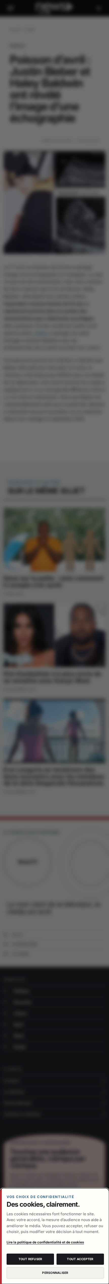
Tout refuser (30, 1259)
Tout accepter (80, 1259)
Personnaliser (55, 1273)
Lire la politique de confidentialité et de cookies (45, 1242)
